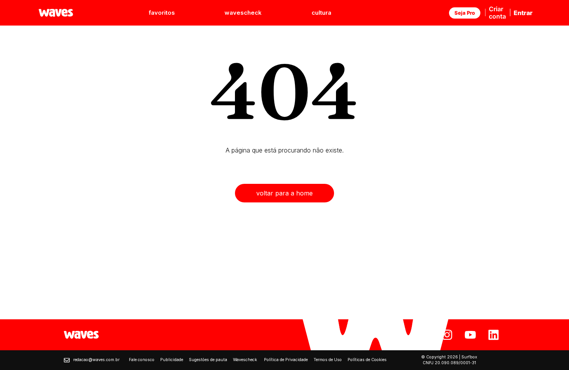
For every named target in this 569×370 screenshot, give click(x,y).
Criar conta (497, 12)
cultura (321, 12)
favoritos (162, 12)
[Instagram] (447, 334)
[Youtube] (470, 334)
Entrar (523, 13)
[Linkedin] (493, 334)
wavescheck (243, 12)
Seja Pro (464, 13)
